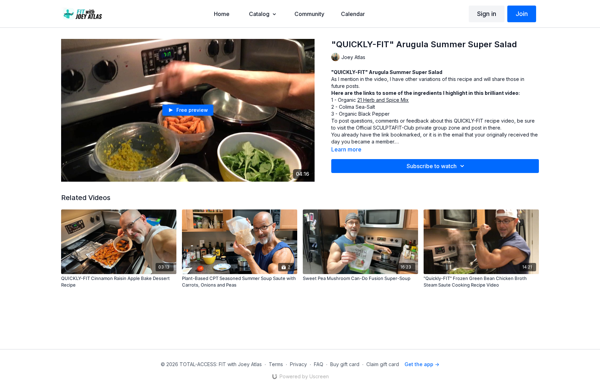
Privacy (298, 364)
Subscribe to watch (432, 166)
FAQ (318, 364)
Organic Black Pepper (364, 114)
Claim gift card (382, 364)
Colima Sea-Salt (357, 107)
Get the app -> (422, 364)
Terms (276, 364)
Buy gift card (344, 364)
